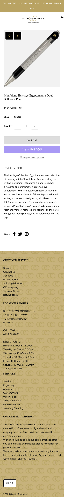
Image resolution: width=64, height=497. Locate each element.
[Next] (17, 36)
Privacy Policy (10, 279)
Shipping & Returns (13, 283)
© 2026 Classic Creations (15, 494)
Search (7, 268)
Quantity (8, 126)
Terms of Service (12, 291)
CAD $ (9, 483)
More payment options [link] (32, 157)
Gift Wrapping (10, 287)
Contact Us (9, 271)
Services (8, 381)
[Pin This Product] (27, 234)
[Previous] (9, 36)
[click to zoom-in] (55, 36)
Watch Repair (10, 396)
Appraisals (8, 389)
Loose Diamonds (12, 404)
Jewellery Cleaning (13, 408)
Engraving (8, 385)
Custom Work (10, 392)
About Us (8, 275)
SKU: (6, 117)
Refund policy (10, 294)
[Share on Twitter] (20, 234)
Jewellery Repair (12, 400)
